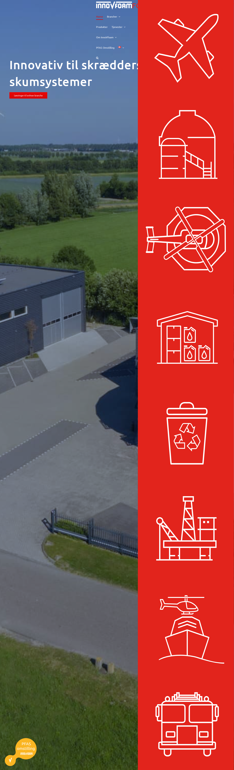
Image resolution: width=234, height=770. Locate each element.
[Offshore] (186, 529)
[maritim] (186, 626)
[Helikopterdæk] (186, 240)
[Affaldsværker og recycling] (186, 433)
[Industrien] (186, 144)
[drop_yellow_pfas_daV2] (21, 739)
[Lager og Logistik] (186, 337)
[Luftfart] (186, 48)
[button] (97, 58)
